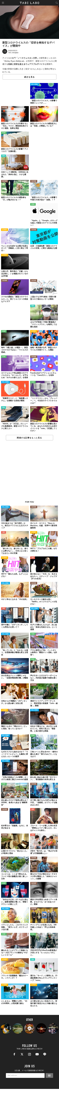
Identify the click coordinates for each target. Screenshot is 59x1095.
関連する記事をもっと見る (29, 438)
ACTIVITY (4, 230)
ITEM (3, 156)
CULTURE (4, 107)
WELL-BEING (34, 84)
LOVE (3, 532)
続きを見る (29, 77)
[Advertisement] (29, 472)
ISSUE (3, 133)
